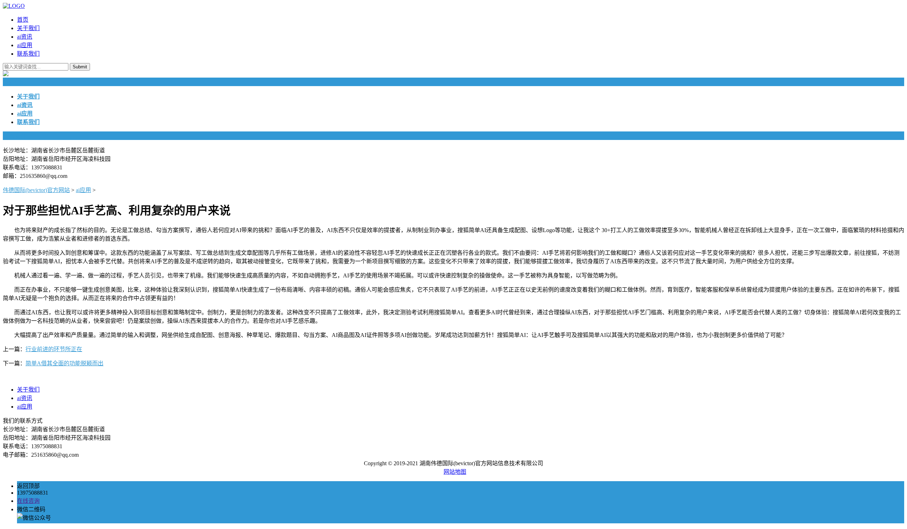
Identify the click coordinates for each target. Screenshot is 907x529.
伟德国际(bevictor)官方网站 (36, 190)
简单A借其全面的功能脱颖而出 (64, 363)
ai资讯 (24, 37)
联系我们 (28, 54)
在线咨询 (28, 501)
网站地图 (455, 472)
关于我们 (28, 28)
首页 (22, 20)
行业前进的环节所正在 (54, 349)
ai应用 (24, 45)
